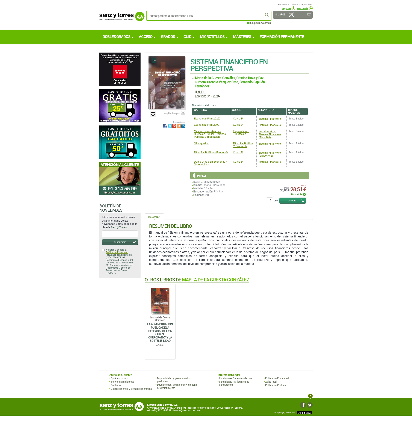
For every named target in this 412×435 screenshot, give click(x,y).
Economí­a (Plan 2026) (207, 118)
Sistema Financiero (270, 118)
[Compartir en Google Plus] (174, 126)
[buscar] (267, 14)
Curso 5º (238, 161)
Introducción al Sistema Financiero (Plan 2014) (270, 134)
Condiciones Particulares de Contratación (234, 383)
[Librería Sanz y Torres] (120, 18)
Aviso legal (271, 381)
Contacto (116, 385)
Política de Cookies (275, 385)
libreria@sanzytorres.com (186, 410)
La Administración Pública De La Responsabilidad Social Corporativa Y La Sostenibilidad (160, 332)
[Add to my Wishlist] (153, 114)
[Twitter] (310, 405)
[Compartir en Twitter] (170, 126)
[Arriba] (310, 396)
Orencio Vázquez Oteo (222, 81)
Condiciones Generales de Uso (235, 378)
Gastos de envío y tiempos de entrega (131, 388)
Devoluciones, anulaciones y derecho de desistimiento (177, 386)
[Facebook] (303, 405)
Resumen (154, 216)
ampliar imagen (172, 113)
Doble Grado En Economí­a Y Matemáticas (211, 163)
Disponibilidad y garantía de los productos (174, 380)
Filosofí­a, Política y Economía (211, 152)
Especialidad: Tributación (241, 133)
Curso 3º (238, 118)
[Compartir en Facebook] (165, 126)
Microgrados (201, 143)
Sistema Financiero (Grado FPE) (270, 154)
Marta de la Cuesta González (215, 77)
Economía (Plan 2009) (207, 124)
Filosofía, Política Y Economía (243, 145)
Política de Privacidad (117, 252)
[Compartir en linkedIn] (183, 126)
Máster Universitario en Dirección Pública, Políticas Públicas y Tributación (210, 134)
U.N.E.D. (200, 91)
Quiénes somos (119, 378)
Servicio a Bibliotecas (122, 381)
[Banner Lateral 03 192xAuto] (120, 178)
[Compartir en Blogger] (179, 126)
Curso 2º (238, 152)
